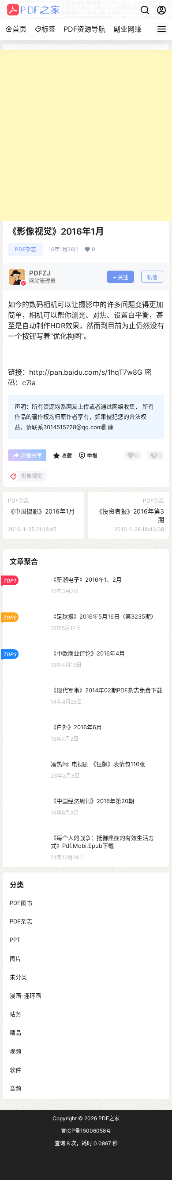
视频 (15, 1050)
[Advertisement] (86, 135)
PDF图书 (21, 902)
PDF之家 (108, 1118)
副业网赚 (127, 29)
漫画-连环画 (25, 995)
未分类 (18, 976)
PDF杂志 (25, 249)
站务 (15, 1013)
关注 (123, 277)
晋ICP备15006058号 (86, 1130)
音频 (15, 1087)
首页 (19, 29)
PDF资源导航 (84, 29)
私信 (152, 277)
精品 (15, 1032)
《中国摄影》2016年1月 (41, 511)
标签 (48, 29)
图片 (15, 958)
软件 (15, 1069)
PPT (15, 939)
